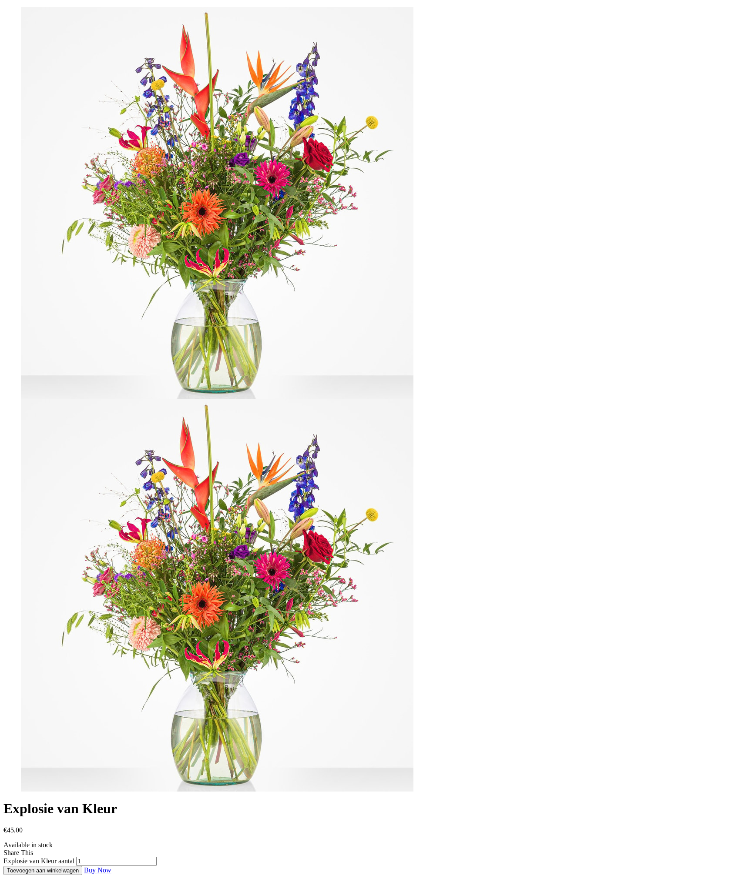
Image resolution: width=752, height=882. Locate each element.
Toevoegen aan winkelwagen (43, 870)
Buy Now (97, 870)
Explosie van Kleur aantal (38, 861)
